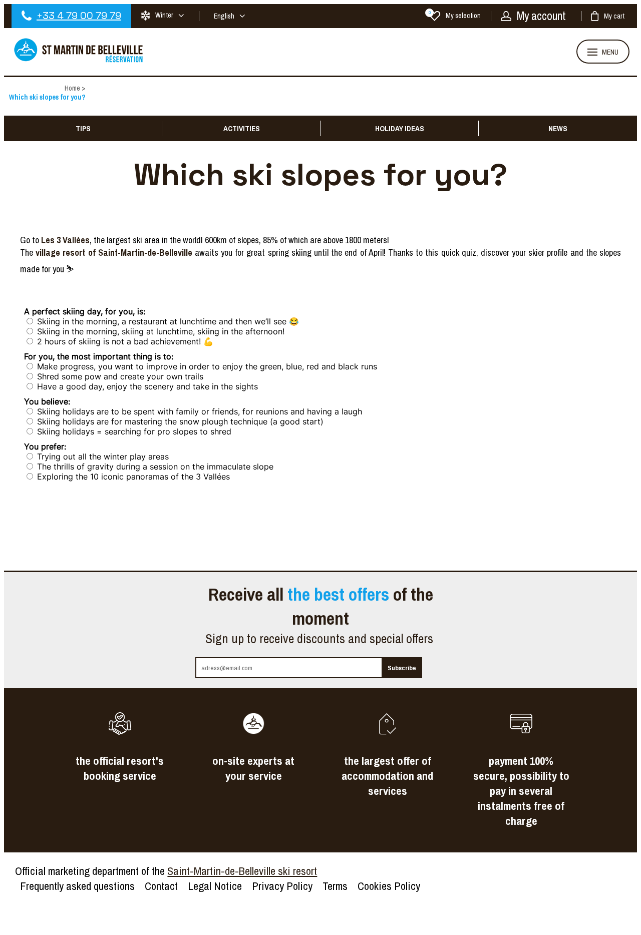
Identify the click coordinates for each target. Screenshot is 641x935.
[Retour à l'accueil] (79, 61)
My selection (455, 15)
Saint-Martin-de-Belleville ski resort (242, 870)
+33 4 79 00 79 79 (79, 15)
